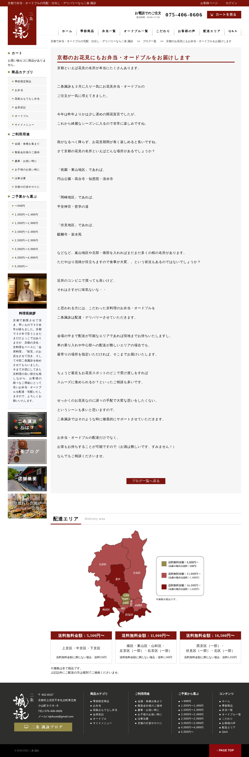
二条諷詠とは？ (28, 424)
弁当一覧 (109, 31)
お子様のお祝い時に (27, 169)
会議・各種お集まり (27, 143)
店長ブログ (27, 451)
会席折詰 (20, 107)
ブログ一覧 (149, 41)
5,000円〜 (21, 266)
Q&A (233, 31)
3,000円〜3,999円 (26, 249)
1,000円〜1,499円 (26, 214)
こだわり (163, 31)
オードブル (22, 116)
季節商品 (87, 31)
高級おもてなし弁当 (27, 98)
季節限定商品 (23, 81)
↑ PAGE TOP (225, 750)
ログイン (231, 3)
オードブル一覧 (136, 31)
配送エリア (212, 31)
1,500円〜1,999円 (26, 223)
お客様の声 (187, 31)
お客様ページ (209, 3)
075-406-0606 (53, 711)
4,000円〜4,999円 (26, 257)
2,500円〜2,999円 (26, 240)
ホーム (67, 31)
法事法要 (20, 178)
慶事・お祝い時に (26, 161)
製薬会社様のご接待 (27, 152)
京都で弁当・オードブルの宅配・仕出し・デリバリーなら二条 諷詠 (52, 3)
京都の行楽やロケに (27, 186)
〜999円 (20, 205)
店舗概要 (28, 478)
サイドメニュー (24, 124)
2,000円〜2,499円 (26, 231)
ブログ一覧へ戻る (146, 481)
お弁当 (19, 90)
